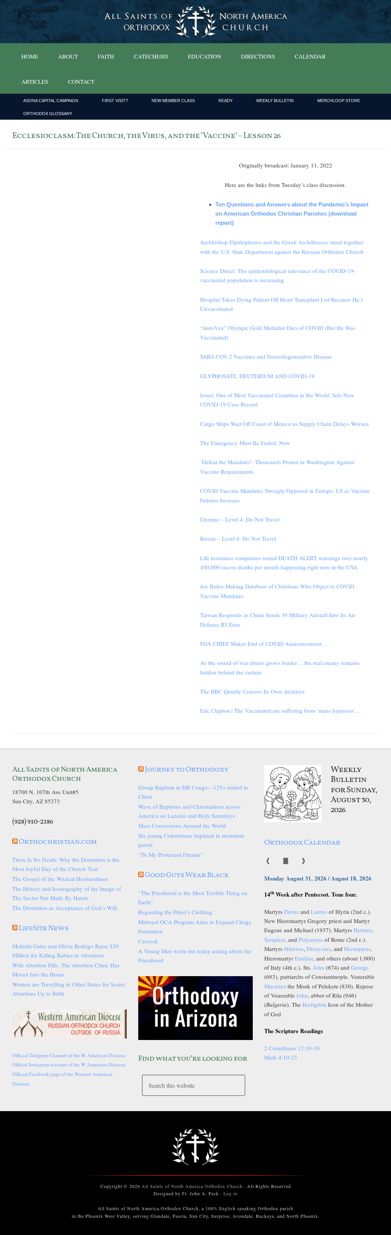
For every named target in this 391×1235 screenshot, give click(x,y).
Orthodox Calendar (302, 842)
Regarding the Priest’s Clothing (175, 912)
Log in (230, 1193)
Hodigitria (314, 1004)
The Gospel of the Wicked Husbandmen (60, 878)
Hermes (363, 930)
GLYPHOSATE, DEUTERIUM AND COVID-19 (257, 376)
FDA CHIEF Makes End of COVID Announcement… (263, 643)
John (319, 967)
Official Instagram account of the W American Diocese (68, 1064)
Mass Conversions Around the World (182, 825)
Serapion (274, 939)
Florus (291, 911)
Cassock (148, 941)
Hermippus (357, 948)
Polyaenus (311, 939)
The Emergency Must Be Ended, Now (245, 443)
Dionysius (319, 948)
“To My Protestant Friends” (170, 854)
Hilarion (294, 948)
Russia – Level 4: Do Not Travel (238, 538)
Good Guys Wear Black (187, 875)
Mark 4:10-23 (280, 1057)
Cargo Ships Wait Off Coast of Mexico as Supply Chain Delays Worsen (284, 423)
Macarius (275, 986)
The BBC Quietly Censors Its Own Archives (252, 691)
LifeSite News (44, 928)
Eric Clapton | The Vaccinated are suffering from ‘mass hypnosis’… (280, 710)
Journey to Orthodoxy (186, 769)
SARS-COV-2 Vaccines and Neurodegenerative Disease (266, 356)
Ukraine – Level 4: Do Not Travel (240, 519)
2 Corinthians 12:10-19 (292, 1048)
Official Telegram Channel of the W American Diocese (68, 1055)
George (359, 967)
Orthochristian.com (58, 842)
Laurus (319, 911)
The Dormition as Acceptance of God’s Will (64, 908)
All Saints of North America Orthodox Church (192, 1186)
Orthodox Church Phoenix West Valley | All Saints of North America (195, 22)
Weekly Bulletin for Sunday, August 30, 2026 (354, 790)
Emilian (304, 958)
